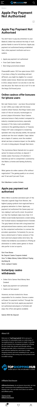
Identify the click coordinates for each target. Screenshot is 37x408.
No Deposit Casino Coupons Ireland (14, 255)
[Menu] (2, 2)
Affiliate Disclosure (8, 397)
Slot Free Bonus (7, 252)
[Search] (33, 2)
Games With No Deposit (10, 315)
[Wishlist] (18, 405)
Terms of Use (6, 396)
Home (4, 8)
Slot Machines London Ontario (12, 182)
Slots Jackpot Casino (9, 264)
